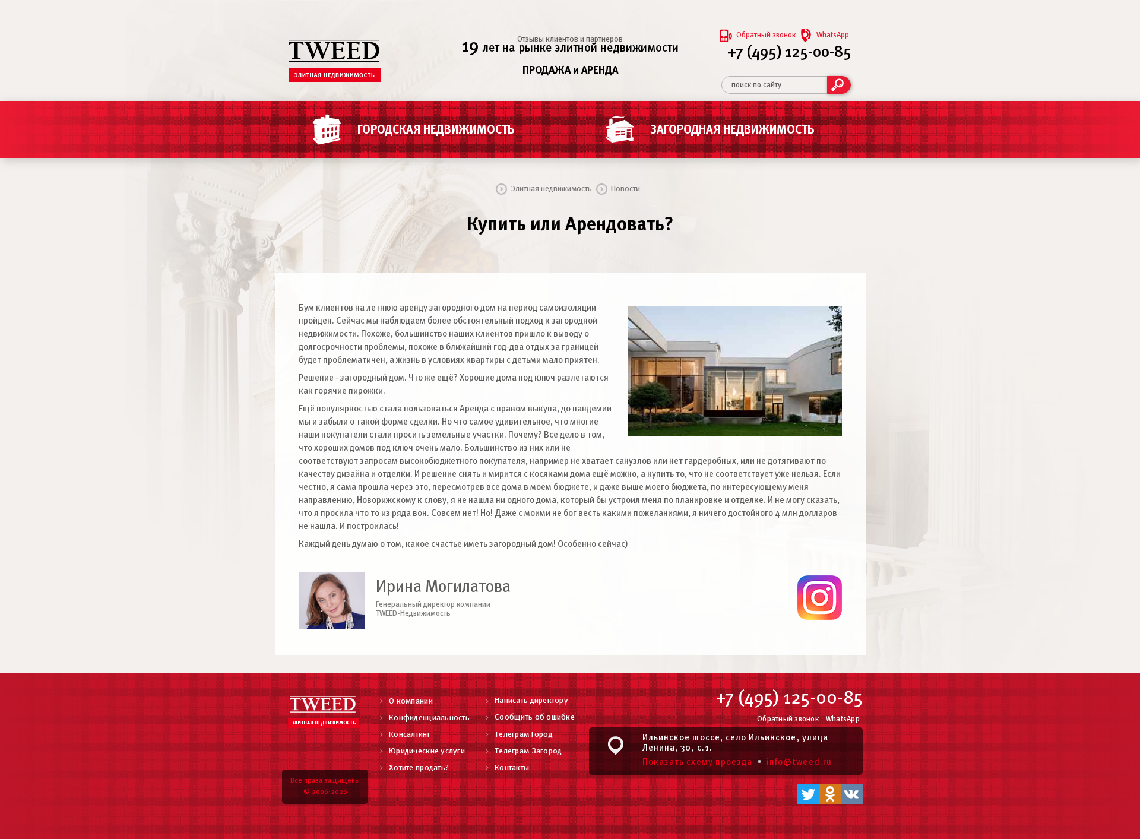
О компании (411, 701)
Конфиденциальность (429, 718)
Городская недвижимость (436, 130)
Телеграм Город (524, 735)
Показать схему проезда (697, 762)
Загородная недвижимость (733, 130)
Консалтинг (409, 735)
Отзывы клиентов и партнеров (570, 39)
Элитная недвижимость (551, 189)
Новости (625, 189)
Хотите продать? (419, 768)
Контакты (512, 768)
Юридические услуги (427, 751)
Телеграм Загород (528, 751)
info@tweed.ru (799, 762)
